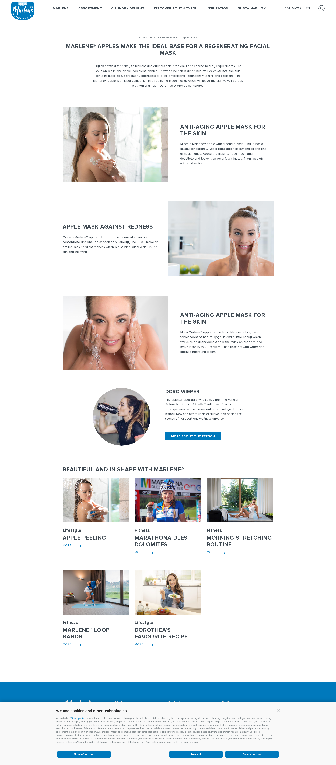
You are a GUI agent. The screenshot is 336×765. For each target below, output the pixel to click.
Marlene (61, 8)
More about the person (193, 436)
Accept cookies (252, 754)
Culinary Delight (127, 8)
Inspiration (217, 8)
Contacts (293, 8)
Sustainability (252, 8)
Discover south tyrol (175, 8)
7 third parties (77, 718)
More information (84, 754)
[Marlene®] (22, 19)
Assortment (90, 8)
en (308, 8)
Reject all (196, 754)
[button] (278, 710)
